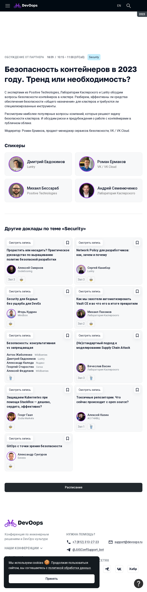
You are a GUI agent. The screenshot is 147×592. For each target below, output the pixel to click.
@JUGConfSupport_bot (88, 550)
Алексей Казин (98, 414)
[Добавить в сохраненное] (68, 243)
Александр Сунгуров (32, 454)
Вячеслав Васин (99, 366)
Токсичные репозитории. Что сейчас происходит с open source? (102, 400)
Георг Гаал (25, 414)
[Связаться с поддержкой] (138, 583)
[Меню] (7, 6)
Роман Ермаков (111, 161)
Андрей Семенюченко (117, 188)
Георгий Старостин (20, 366)
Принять (52, 578)
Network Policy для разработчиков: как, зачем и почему (102, 252)
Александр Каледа (20, 362)
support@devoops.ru (128, 542)
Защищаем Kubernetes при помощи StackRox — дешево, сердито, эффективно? (29, 402)
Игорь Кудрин (27, 311)
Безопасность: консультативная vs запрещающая (31, 345)
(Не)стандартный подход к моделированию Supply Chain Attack (103, 345)
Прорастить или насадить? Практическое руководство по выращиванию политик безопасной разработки (38, 254)
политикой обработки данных (69, 568)
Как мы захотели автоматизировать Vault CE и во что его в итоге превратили (107, 301)
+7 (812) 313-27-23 (86, 542)
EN (119, 5)
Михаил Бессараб (43, 188)
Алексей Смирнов (30, 267)
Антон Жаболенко (19, 354)
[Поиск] (128, 6)
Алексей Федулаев (20, 370)
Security (94, 57)
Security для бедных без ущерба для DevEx (24, 301)
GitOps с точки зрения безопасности (34, 446)
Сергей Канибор (98, 267)
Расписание (73, 487)
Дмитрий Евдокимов (46, 161)
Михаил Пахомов (99, 311)
